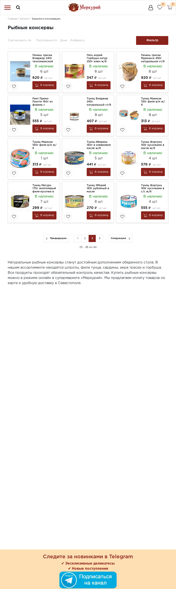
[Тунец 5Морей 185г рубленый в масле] (75, 202)
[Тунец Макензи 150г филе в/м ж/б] (129, 115)
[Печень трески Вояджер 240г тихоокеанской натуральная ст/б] (20, 72)
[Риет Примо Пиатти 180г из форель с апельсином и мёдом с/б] (20, 115)
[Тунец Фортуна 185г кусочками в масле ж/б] (129, 159)
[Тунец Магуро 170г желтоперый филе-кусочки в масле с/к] (20, 202)
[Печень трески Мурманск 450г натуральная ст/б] (129, 72)
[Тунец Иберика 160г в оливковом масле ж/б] (75, 159)
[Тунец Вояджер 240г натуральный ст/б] (75, 115)
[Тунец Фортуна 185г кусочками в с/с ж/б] (129, 202)
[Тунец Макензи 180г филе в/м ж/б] (20, 159)
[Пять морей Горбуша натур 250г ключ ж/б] (75, 72)
